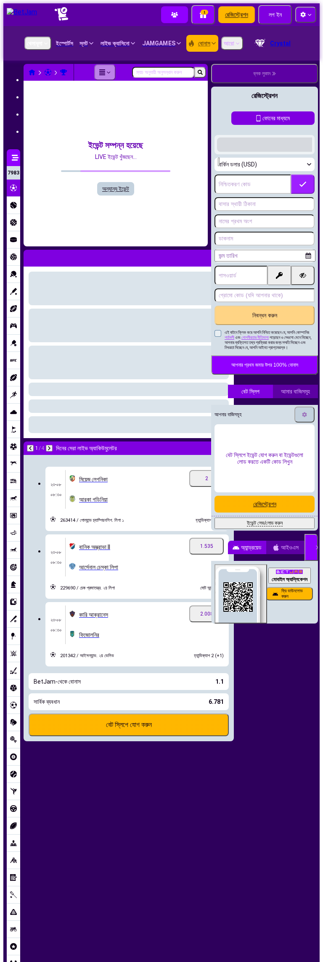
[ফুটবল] (48, 72)
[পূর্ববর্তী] (30, 448)
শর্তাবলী (229, 398)
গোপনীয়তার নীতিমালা (255, 398)
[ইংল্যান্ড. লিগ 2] (63, 72)
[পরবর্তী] (49, 448)
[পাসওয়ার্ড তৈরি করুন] (279, 336)
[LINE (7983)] (32, 72)
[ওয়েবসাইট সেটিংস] (305, 15)
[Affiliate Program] (174, 14)
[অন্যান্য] (104, 72)
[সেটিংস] (304, 476)
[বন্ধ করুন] (311, 608)
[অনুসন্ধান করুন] (200, 72)
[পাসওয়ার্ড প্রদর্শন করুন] (303, 336)
